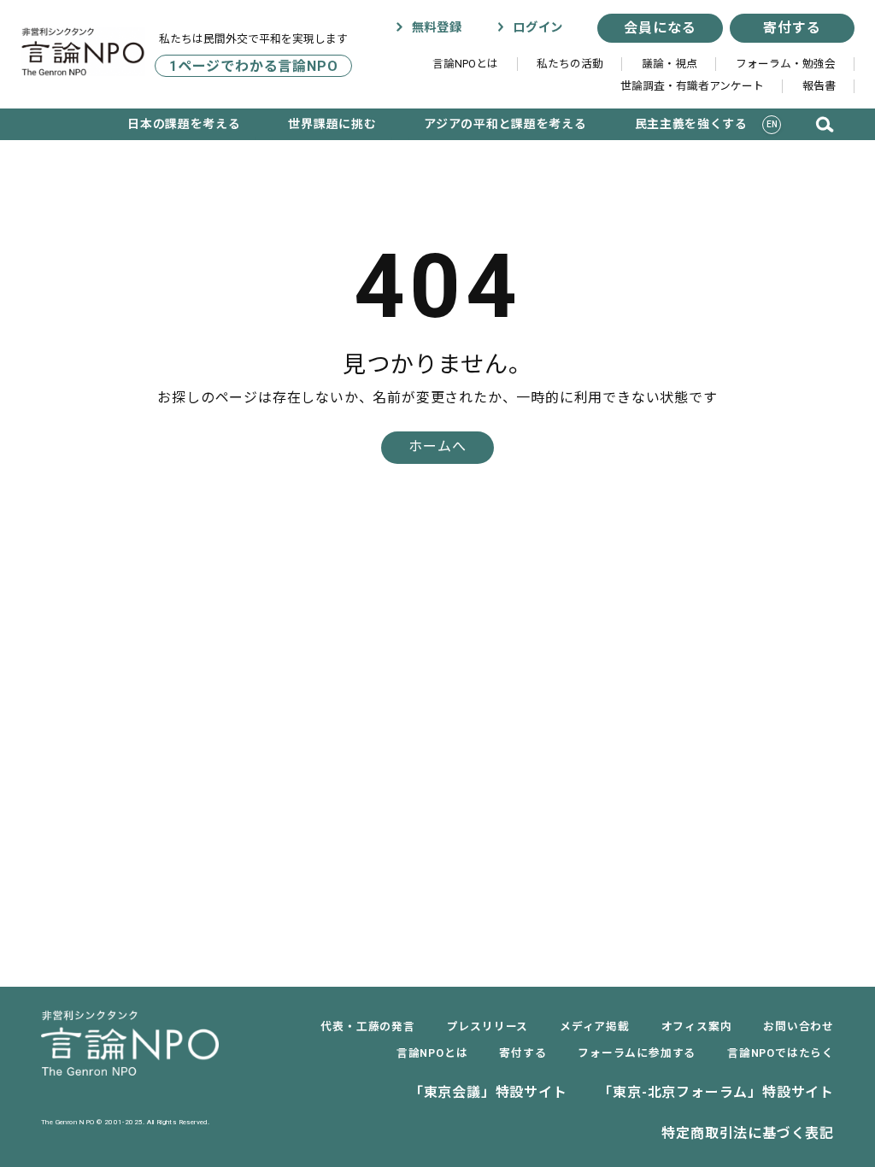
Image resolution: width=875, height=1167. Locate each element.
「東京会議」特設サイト (488, 1092)
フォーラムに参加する (637, 1053)
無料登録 (434, 28)
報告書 (819, 85)
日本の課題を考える (183, 124)
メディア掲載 (595, 1026)
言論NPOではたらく (780, 1053)
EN (772, 124)
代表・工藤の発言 (367, 1026)
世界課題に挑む (332, 124)
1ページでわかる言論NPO (253, 66)
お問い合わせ (798, 1026)
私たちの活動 (570, 63)
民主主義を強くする (691, 124)
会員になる (660, 28)
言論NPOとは (465, 63)
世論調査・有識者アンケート (692, 85)
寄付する (791, 28)
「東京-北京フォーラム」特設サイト (716, 1092)
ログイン (535, 28)
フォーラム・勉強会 (786, 63)
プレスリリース (488, 1026)
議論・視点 (669, 63)
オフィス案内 (696, 1026)
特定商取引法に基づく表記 (747, 1133)
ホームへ (437, 446)
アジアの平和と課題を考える (505, 124)
